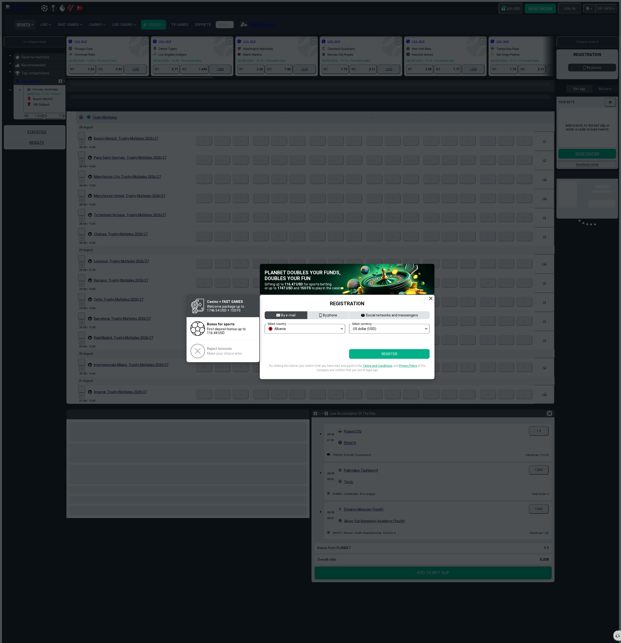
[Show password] (424, 349)
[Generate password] (414, 349)
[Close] (430, 287)
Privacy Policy (408, 376)
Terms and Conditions (377, 376)
